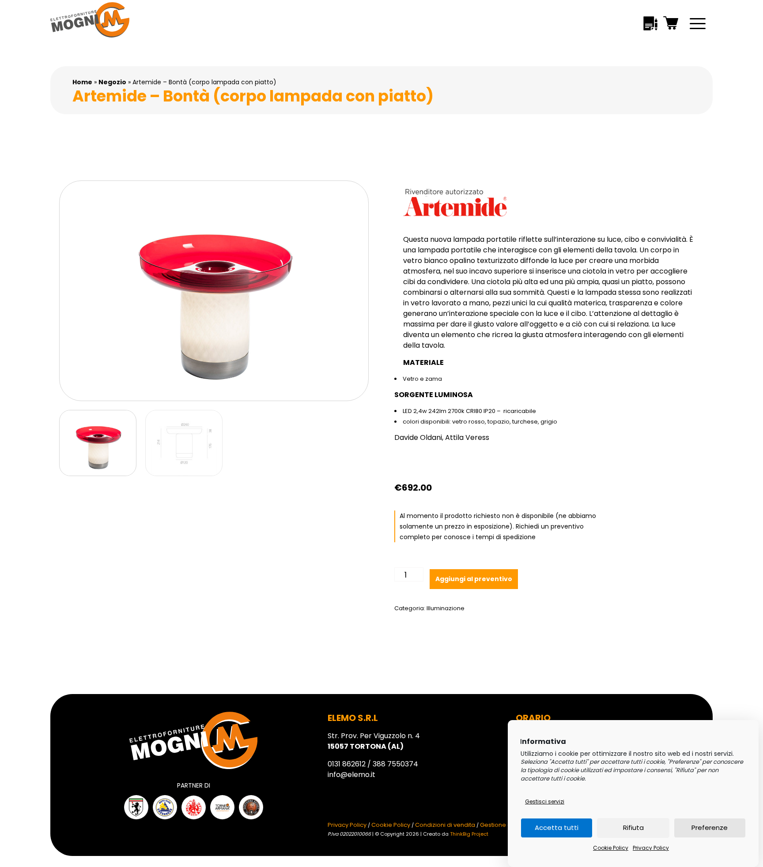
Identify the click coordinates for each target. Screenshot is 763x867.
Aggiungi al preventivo (473, 578)
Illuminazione (446, 608)
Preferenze (709, 828)
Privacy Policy (651, 848)
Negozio (112, 82)
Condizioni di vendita (445, 825)
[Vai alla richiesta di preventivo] (650, 25)
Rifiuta (633, 828)
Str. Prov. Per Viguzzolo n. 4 (374, 741)
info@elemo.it (351, 774)
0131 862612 (347, 764)
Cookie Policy (610, 848)
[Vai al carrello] (671, 24)
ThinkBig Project (469, 833)
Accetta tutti (556, 828)
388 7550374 (395, 764)
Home (82, 82)
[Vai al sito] (136, 807)
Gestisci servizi (544, 801)
